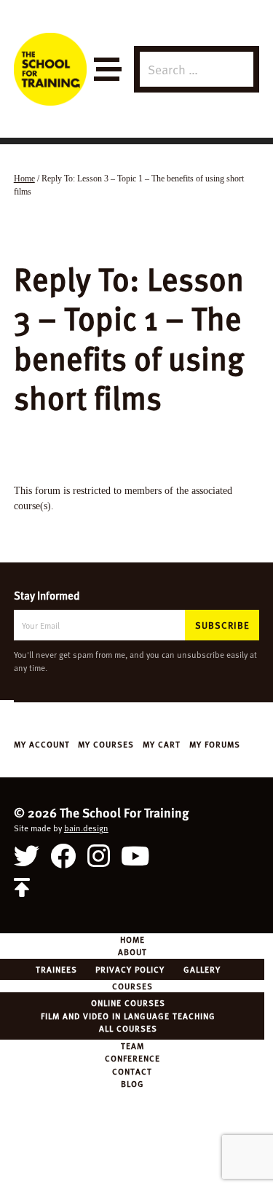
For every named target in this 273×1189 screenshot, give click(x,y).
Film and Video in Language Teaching (128, 1015)
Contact (132, 1071)
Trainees (56, 969)
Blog (132, 1083)
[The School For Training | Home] (50, 69)
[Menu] (106, 69)
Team (132, 1045)
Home (132, 939)
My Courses (106, 744)
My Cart (162, 744)
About (132, 951)
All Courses (128, 1028)
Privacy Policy (130, 969)
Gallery (202, 969)
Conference (132, 1058)
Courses (132, 986)
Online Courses (128, 1002)
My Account (42, 744)
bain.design (86, 827)
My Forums (214, 744)
